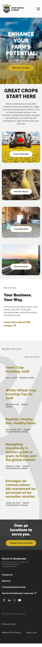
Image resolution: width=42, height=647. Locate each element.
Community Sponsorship (13, 587)
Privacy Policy (8, 624)
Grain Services (21, 266)
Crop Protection (21, 154)
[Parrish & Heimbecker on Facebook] (4, 600)
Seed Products (21, 191)
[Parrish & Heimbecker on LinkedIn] (9, 600)
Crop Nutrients (21, 229)
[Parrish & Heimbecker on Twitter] (14, 600)
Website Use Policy (11, 632)
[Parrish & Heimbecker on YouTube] (19, 600)
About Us (6, 581)
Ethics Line (31, 632)
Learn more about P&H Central (17, 324)
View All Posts (32, 357)
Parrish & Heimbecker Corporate (17, 593)
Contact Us (7, 575)
